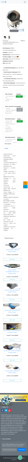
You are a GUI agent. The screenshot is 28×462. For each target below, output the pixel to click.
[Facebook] (2, 410)
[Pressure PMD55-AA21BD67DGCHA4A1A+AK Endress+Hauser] (12, 266)
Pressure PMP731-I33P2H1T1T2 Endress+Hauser (12, 311)
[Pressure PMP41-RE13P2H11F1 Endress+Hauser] (12, 286)
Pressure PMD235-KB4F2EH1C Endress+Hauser (12, 372)
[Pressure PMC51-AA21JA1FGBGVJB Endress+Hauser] (12, 346)
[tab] (8, 143)
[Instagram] (9, 410)
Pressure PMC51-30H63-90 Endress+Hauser (12, 250)
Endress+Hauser (15, 55)
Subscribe (22, 450)
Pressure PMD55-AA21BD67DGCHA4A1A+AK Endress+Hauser (12, 271)
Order (19, 96)
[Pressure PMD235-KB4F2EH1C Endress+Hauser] (12, 366)
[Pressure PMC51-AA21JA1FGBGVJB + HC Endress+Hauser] (12, 326)
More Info (12, 259)
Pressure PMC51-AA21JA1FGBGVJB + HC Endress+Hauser (12, 331)
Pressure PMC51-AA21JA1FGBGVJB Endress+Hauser (12, 351)
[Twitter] (6, 410)
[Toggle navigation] (25, 2)
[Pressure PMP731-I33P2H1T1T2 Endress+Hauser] (12, 306)
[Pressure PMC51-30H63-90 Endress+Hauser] (12, 245)
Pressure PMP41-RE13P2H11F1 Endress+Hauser (12, 291)
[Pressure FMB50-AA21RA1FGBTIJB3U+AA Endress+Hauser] (5, 37)
